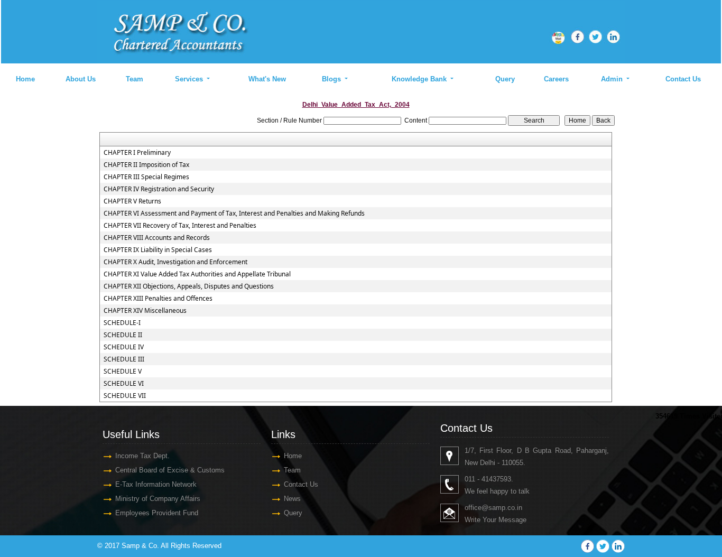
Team (134, 79)
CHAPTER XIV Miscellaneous (145, 311)
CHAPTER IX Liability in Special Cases (158, 250)
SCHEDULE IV (124, 347)
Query (505, 79)
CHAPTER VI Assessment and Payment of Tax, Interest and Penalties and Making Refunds (234, 213)
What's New (267, 79)
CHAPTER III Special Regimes (146, 177)
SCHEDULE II (123, 335)
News (292, 499)
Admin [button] (613, 79)
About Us (81, 79)
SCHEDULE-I (122, 323)
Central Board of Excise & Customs (170, 470)
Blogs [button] (332, 79)
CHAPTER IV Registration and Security (159, 189)
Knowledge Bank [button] (420, 79)
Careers (556, 79)
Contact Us (683, 79)
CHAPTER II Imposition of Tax (146, 165)
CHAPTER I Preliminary (137, 152)
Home (25, 79)
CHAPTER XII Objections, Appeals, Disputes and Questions (189, 286)
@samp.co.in (502, 508)
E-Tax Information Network (156, 484)
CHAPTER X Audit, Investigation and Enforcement (175, 262)
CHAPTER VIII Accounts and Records (157, 238)
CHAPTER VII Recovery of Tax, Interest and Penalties (180, 225)
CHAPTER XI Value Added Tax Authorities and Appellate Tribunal (197, 274)
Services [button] (190, 79)
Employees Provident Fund (156, 513)
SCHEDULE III (124, 359)
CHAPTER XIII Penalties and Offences (158, 298)
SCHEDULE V (123, 371)
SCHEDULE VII (125, 396)
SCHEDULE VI (124, 383)
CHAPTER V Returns (132, 201)
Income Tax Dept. (142, 456)
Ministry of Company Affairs (157, 499)
